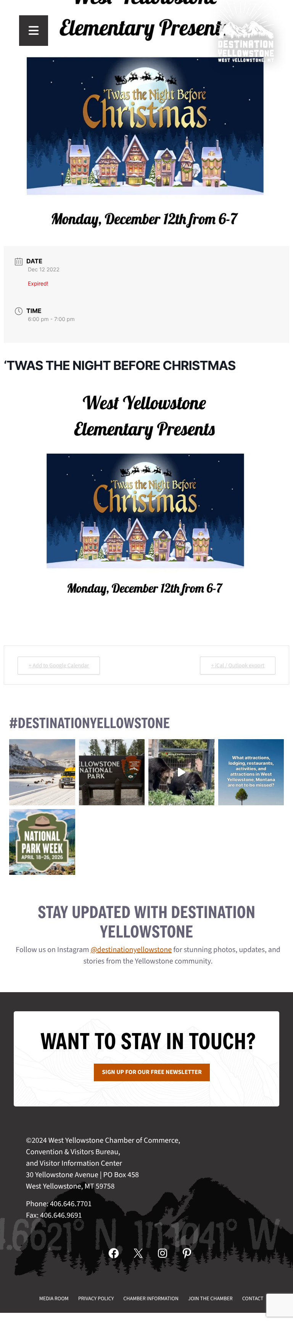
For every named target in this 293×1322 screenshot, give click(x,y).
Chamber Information (151, 1299)
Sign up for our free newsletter (152, 1072)
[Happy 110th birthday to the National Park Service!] (112, 772)
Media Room (54, 1299)
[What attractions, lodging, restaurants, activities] (251, 772)
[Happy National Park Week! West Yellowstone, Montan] (42, 842)
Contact (253, 1299)
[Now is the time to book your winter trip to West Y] (42, 772)
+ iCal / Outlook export (237, 666)
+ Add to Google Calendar (59, 666)
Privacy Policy (96, 1299)
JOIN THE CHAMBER (210, 1299)
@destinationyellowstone (131, 949)
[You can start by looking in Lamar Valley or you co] (181, 772)
